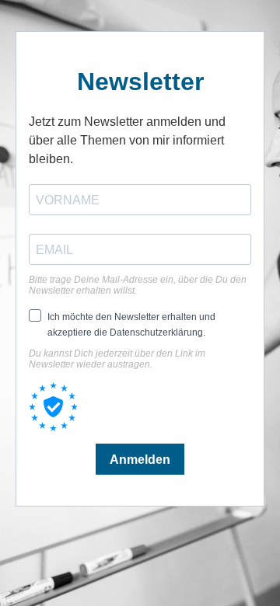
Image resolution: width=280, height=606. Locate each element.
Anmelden (140, 459)
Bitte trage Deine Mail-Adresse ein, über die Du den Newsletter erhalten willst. (138, 285)
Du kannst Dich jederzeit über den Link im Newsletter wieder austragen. (117, 359)
